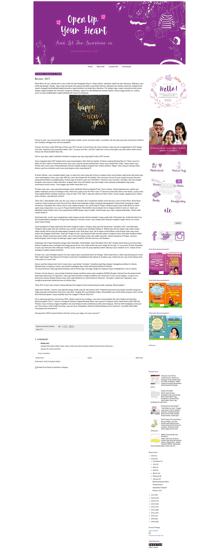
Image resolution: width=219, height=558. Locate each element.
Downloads (126, 67)
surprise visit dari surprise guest (69, 255)
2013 (153, 507)
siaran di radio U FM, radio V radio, (79, 194)
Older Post (139, 358)
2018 (153, 459)
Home (90, 67)
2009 (153, 519)
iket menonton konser (106, 177)
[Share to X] (68, 326)
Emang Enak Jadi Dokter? (170, 406)
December (156, 461)
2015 (153, 501)
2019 (153, 456)
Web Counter (153, 547)
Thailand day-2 (158, 485)
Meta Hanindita (153, 530)
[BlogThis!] (65, 326)
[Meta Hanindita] (150, 533)
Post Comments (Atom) (52, 361)
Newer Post (40, 358)
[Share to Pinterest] (73, 326)
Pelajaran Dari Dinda (168, 376)
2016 (153, 498)
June (155, 464)
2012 (153, 510)
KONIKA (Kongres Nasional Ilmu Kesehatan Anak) (122, 273)
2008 (153, 522)
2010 (153, 516)
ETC (41, 329)
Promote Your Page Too (156, 535)
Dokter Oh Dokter (167, 391)
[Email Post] (59, 326)
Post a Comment (44, 353)
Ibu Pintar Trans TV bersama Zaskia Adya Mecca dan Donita (110, 192)
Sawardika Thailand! (160, 488)
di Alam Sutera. (108, 194)
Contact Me (113, 67)
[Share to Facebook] (70, 326)
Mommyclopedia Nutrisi (161, 482)
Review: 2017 (157, 490)
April (154, 470)
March (155, 473)
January (156, 479)
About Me (101, 67)
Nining (43, 343)
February (156, 476)
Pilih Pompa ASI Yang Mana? (171, 419)
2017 (153, 495)
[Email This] (63, 326)
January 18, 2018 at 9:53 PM (50, 349)
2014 (153, 504)
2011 (153, 513)
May (154, 467)
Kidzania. (109, 266)
